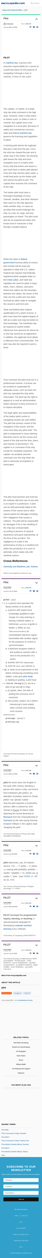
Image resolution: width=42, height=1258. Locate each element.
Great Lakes (12, 280)
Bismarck (7, 817)
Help (20, 1222)
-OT (35, 876)
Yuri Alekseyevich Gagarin (21, 1069)
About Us (24, 1215)
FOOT (27, 876)
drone (21, 1060)
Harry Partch (21, 1056)
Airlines (34, 566)
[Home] (13, 3)
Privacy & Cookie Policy (21, 1234)
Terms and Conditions (21, 1240)
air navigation (21, 1051)
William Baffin (21, 1064)
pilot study (28, 676)
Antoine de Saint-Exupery (21, 1047)
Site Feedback (21, 1228)
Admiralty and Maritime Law (16, 566)
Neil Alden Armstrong (21, 1043)
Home (16, 1215)
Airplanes (21, 1073)
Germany (7, 820)
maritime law (12, 63)
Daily (21, 1247)
